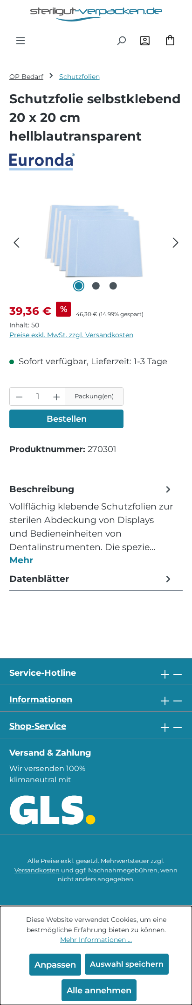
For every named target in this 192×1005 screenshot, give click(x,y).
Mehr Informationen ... (96, 939)
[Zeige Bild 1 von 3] (78, 286)
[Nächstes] (176, 241)
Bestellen (67, 419)
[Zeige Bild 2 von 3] (96, 286)
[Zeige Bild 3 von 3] (113, 286)
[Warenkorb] (170, 40)
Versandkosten (37, 870)
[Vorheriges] (16, 241)
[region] (96, 241)
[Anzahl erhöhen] (56, 396)
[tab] (91, 524)
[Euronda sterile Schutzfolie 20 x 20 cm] (96, 241)
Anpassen (55, 965)
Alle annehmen (99, 990)
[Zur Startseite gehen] (96, 14)
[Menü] (20, 40)
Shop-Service (37, 726)
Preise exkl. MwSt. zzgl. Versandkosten (71, 335)
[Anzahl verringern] (19, 396)
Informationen (40, 699)
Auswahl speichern (127, 964)
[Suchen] (121, 40)
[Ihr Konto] (145, 40)
